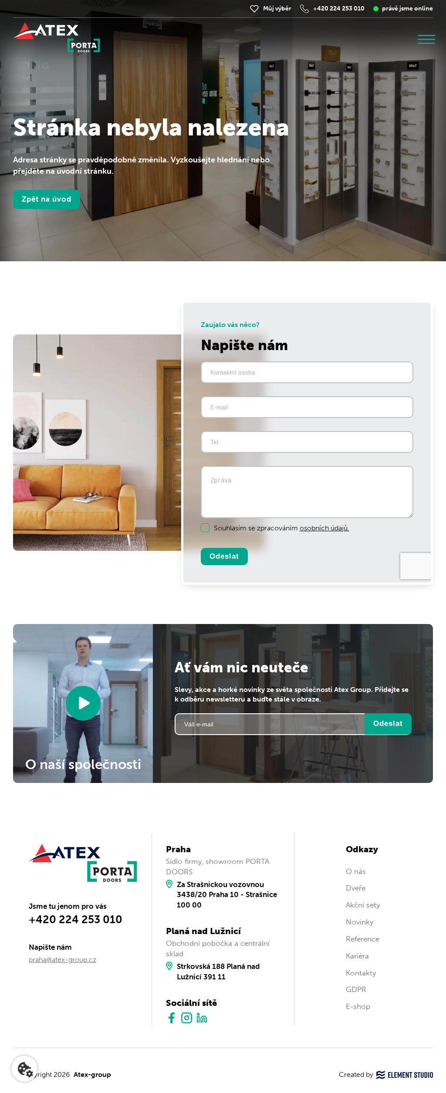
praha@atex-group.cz (62, 959)
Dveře (355, 888)
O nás (356, 871)
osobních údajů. (324, 528)
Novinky (359, 922)
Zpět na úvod (46, 199)
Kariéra (357, 955)
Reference (362, 938)
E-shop (358, 1006)
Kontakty (361, 972)
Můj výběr (277, 8)
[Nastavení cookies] (24, 1069)
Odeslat (224, 556)
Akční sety (363, 905)
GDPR (356, 989)
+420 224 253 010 (339, 8)
